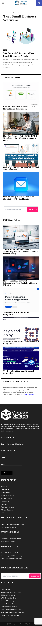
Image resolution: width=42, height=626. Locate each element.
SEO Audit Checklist (8, 595)
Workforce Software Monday (11, 538)
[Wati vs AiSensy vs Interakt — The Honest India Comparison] (21, 94)
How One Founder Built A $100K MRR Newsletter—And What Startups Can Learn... (20, 138)
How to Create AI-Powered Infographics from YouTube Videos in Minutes (20, 283)
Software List (5, 501)
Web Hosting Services (8, 598)
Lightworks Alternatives (9, 527)
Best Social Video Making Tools (11, 559)
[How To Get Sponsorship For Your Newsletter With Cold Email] (21, 184)
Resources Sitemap (7, 507)
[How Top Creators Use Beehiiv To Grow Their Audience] (21, 155)
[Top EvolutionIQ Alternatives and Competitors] (21, 358)
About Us (4, 487)
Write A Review (6, 498)
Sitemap (4, 504)
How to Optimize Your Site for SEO (13, 612)
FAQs (3, 513)
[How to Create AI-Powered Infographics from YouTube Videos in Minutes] (21, 268)
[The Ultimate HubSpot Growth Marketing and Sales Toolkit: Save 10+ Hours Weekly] (21, 237)
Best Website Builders (8, 541)
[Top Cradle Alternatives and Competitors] (21, 300)
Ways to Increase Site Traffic (11, 592)
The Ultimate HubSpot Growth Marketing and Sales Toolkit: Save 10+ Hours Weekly (20, 251)
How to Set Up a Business (10, 604)
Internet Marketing (7, 601)
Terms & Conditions (8, 495)
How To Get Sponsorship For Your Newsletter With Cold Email (18, 198)
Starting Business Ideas (9, 607)
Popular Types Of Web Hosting (11, 556)
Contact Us (5, 490)
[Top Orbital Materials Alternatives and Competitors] (21, 329)
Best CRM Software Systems (11, 553)
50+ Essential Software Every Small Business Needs (19, 54)
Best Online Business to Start (11, 609)
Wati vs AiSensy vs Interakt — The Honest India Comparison (19, 108)
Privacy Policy (5, 492)
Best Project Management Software (13, 524)
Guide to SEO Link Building (10, 615)
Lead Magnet (5, 589)
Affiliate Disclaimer (27, 394)
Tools (5, 50)
